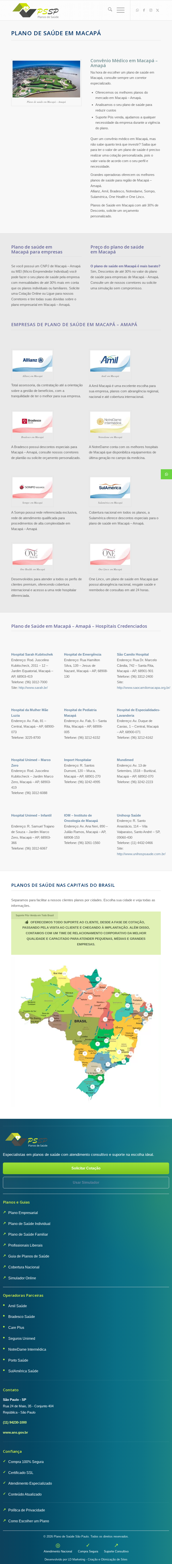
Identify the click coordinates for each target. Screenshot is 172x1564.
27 (106, 1040)
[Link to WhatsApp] (137, 10)
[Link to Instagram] (150, 10)
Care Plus (16, 1327)
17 (148, 1004)
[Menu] (118, 10)
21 (90, 997)
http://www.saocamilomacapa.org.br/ (143, 687)
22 (98, 979)
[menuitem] (107, 10)
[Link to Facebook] (144, 10)
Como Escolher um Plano (28, 1521)
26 (27, 1015)
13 (145, 1022)
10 (79, 1033)
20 (117, 995)
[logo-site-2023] (36, 10)
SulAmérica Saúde (23, 1371)
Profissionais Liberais (25, 1245)
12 (136, 1031)
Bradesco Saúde (21, 1317)
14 (150, 1018)
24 (58, 991)
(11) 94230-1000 (15, 1422)
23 (64, 973)
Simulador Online (22, 1278)
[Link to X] (157, 10)
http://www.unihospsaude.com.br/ (141, 854)
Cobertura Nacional (23, 1267)
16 (149, 1009)
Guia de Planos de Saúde (28, 1256)
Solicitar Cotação (86, 1168)
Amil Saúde (17, 1306)
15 (145, 1014)
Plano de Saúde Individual (29, 1224)
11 (105, 1019)
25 (51, 1019)
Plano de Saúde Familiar (28, 1234)
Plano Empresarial (23, 1213)
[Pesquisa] (107, 10)
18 (137, 995)
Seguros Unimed (21, 1338)
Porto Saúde (18, 1360)
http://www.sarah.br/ (33, 687)
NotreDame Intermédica (27, 1349)
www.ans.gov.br (15, 1432)
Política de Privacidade (26, 1510)
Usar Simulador (86, 1182)
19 (127, 1005)
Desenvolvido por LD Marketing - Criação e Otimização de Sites (86, 1559)
